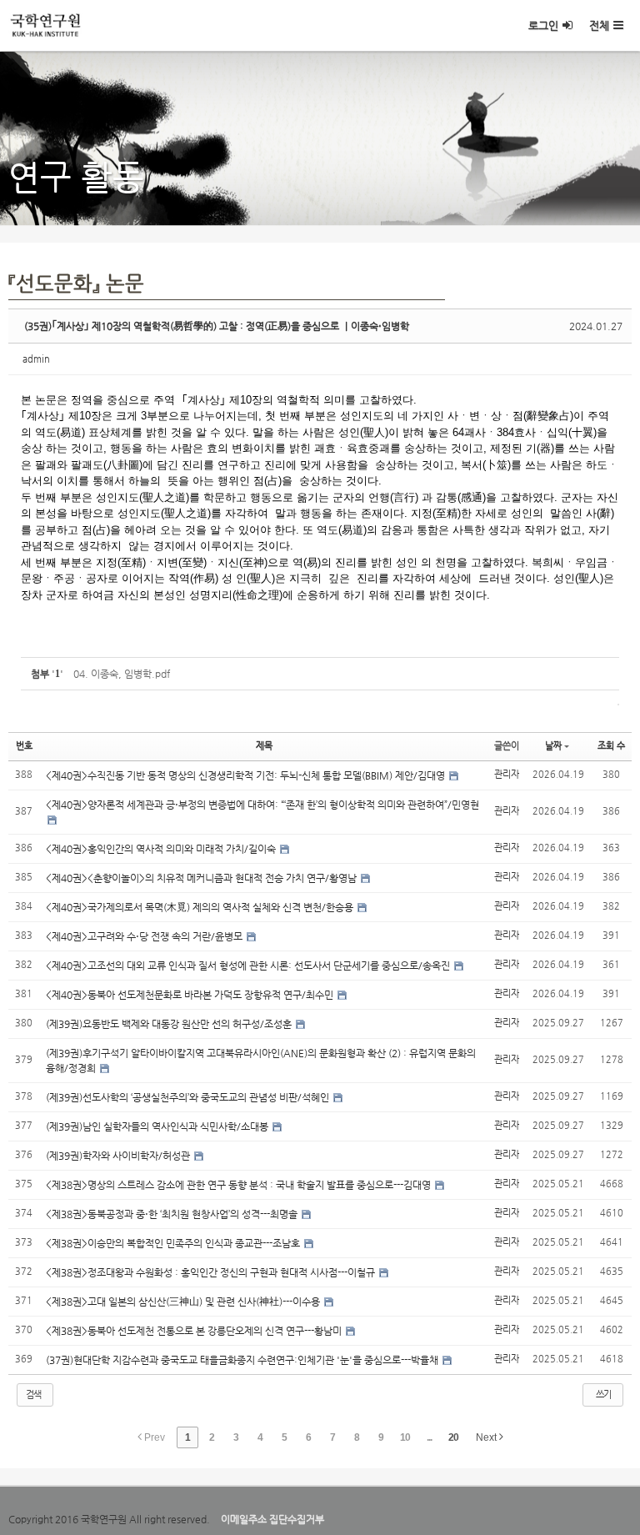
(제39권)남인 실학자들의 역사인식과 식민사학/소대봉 (158, 1126)
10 (405, 1437)
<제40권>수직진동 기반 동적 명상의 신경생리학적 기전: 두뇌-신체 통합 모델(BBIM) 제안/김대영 (247, 775)
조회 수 (611, 745)
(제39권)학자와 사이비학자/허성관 (119, 1155)
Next (487, 1437)
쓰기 (603, 1394)
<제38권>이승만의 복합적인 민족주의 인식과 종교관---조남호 (174, 1243)
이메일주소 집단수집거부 (272, 1519)
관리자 (506, 774)
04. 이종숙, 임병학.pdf (121, 674)
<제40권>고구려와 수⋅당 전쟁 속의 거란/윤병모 (145, 936)
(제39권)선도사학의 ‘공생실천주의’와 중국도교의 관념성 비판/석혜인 (189, 1097)
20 (453, 1437)
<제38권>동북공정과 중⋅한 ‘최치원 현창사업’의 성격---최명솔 (173, 1214)
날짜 (553, 745)
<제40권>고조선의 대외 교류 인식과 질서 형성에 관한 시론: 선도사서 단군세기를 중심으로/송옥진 (249, 965)
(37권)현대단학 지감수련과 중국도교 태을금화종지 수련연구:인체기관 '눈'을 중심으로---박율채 (243, 1360)
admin (36, 359)
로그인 (543, 25)
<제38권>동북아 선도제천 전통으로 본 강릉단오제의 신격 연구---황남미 (195, 1331)
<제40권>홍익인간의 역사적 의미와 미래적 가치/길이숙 (162, 849)
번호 (24, 745)
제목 (264, 745)
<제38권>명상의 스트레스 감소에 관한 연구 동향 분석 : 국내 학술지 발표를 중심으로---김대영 (239, 1185)
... (429, 1437)
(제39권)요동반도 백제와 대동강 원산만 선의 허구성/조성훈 (170, 1024)
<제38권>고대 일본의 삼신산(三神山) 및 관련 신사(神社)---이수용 (184, 1301)
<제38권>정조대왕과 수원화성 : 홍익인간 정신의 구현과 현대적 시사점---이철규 (212, 1272)
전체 (599, 25)
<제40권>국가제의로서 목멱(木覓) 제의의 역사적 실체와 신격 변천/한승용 (201, 907)
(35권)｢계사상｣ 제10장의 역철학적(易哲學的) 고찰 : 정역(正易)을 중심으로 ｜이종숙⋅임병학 (216, 326)
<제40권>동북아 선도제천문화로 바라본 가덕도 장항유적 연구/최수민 (191, 995)
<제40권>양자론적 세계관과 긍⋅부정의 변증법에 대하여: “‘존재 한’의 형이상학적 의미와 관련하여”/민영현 (262, 804)
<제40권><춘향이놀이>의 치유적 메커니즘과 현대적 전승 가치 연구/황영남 (202, 878)
